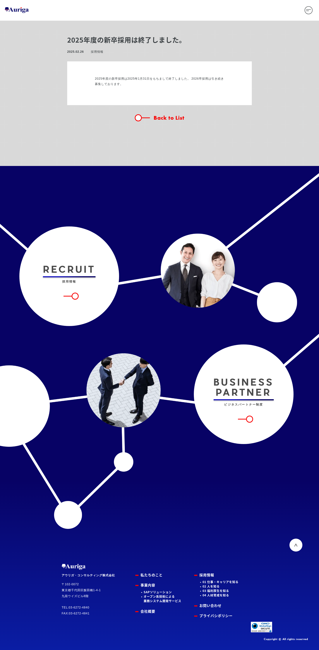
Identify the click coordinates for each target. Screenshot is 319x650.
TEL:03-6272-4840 (75, 607)
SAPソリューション (158, 592)
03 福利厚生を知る (216, 590)
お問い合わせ (210, 605)
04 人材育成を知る (216, 595)
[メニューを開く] (309, 10)
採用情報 (206, 575)
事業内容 (147, 585)
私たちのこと (151, 575)
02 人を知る (211, 586)
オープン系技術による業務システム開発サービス (162, 598)
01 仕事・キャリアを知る (221, 582)
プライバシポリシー (216, 615)
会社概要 (147, 611)
